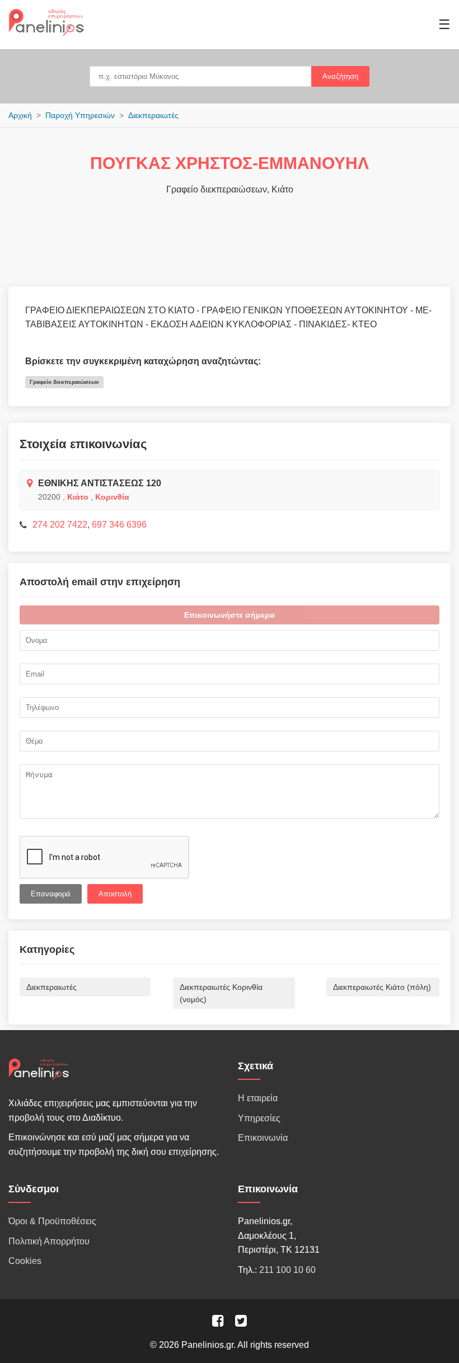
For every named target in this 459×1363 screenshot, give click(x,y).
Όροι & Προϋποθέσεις (52, 1221)
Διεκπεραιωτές (153, 115)
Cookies (24, 1261)
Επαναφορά (51, 894)
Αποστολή (115, 894)
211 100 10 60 (287, 1270)
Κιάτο (77, 496)
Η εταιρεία (258, 1098)
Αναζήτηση (340, 76)
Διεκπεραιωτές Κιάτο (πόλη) (382, 987)
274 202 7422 (59, 524)
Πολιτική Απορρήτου (49, 1241)
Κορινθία (112, 496)
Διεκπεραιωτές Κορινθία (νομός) (221, 993)
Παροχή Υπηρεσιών (80, 115)
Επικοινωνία (263, 1138)
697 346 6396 (119, 524)
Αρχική (20, 115)
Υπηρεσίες (259, 1118)
